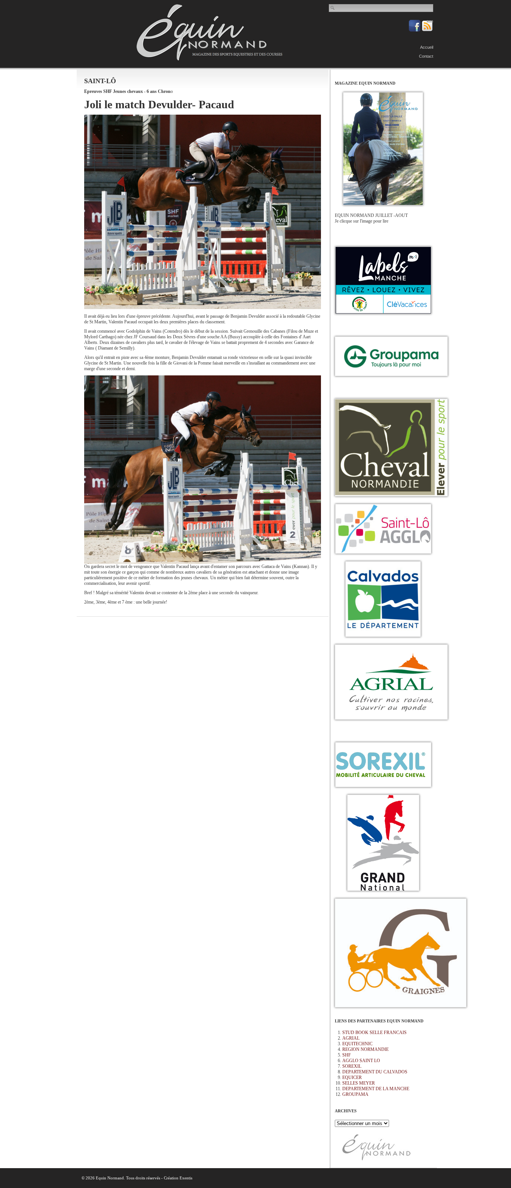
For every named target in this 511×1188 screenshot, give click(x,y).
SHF (346, 1055)
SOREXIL (351, 1066)
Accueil (426, 47)
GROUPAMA (355, 1094)
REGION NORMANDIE (365, 1049)
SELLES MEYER (358, 1083)
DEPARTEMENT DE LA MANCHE (375, 1088)
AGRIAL (350, 1038)
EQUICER (352, 1077)
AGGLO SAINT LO (361, 1060)
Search (333, 8)
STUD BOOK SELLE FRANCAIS (374, 1032)
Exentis (186, 1178)
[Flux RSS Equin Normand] (427, 30)
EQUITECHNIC (357, 1043)
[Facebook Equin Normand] (415, 30)
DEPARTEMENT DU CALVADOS (374, 1071)
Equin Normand (209, 32)
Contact (426, 56)
